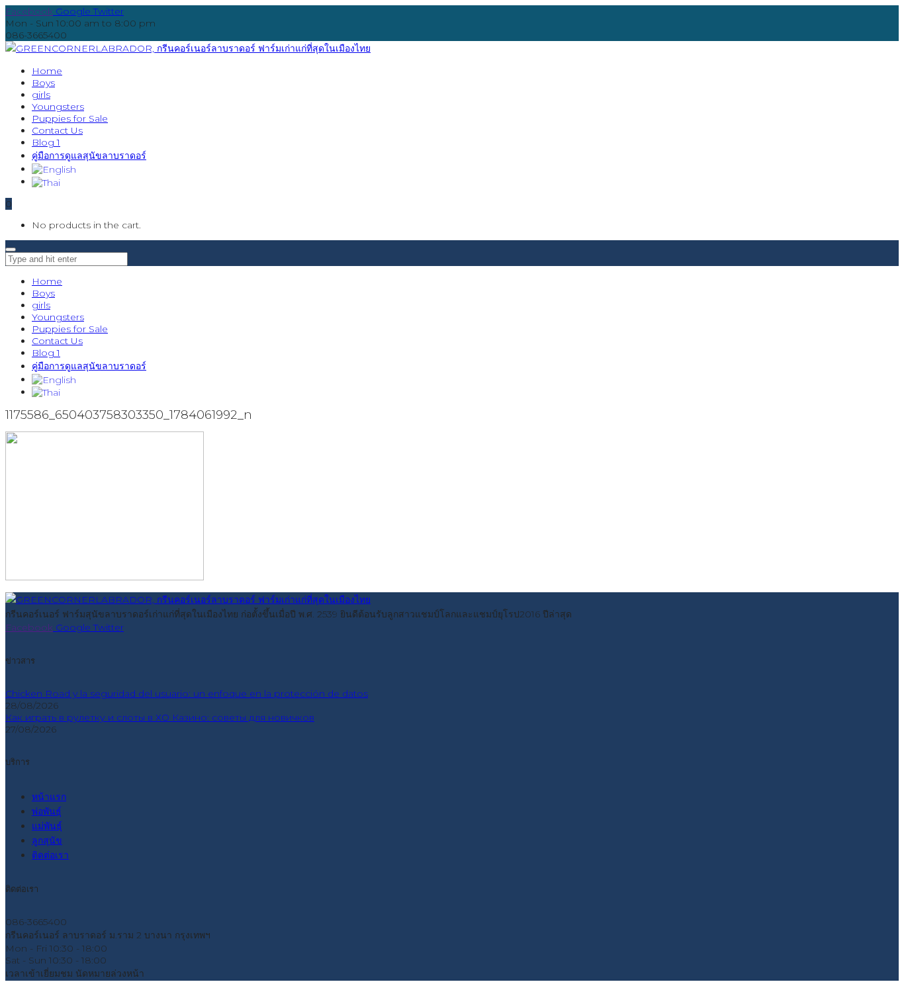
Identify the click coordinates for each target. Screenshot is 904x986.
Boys (43, 293)
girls (41, 305)
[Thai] (46, 181)
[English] (54, 169)
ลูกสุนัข (47, 840)
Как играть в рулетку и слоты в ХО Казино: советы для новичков (159, 717)
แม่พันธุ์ (47, 826)
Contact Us (57, 341)
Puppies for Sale (70, 329)
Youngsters (58, 317)
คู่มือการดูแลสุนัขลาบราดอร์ (89, 366)
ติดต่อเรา (50, 855)
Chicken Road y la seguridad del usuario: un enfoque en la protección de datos (186, 693)
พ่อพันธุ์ (47, 811)
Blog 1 (46, 353)
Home (47, 281)
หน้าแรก (49, 797)
